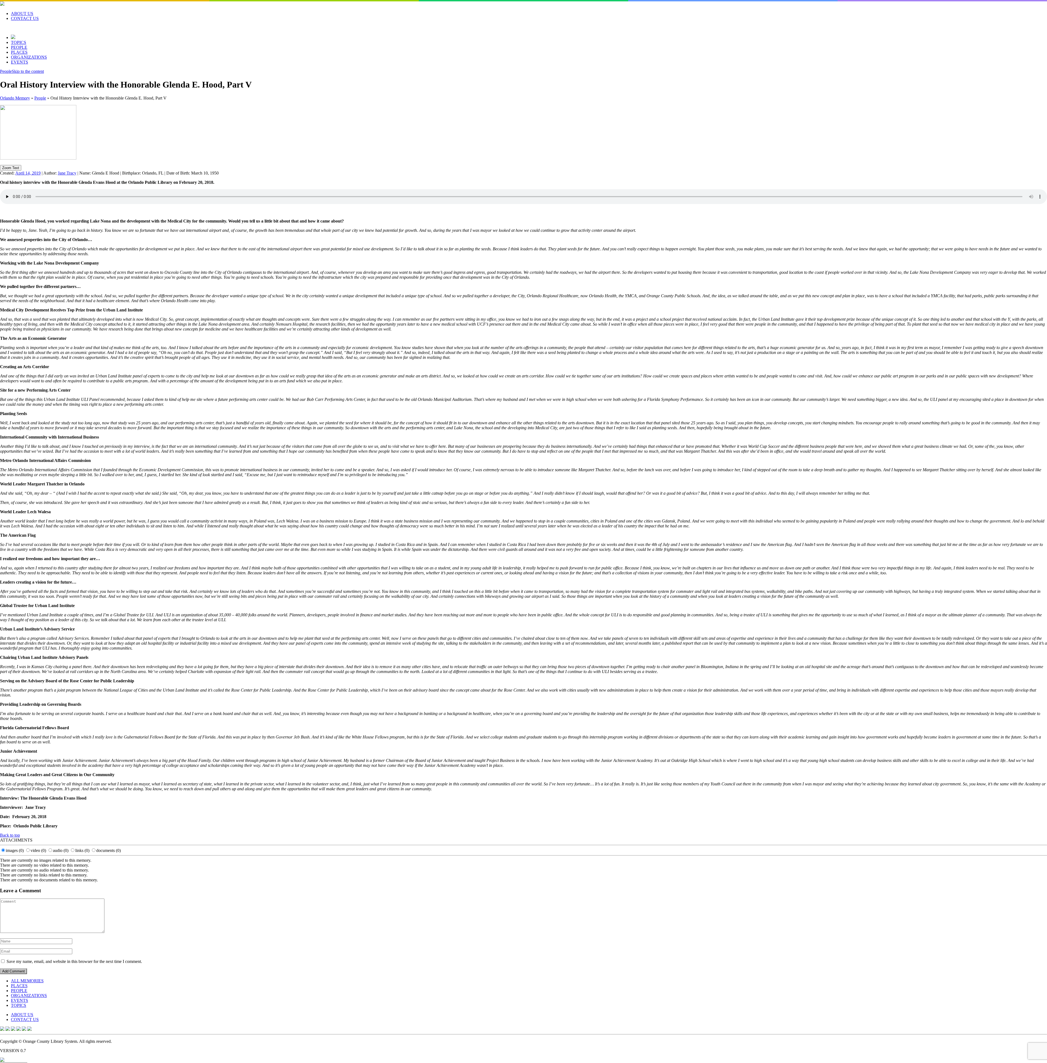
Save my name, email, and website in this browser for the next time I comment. (74, 961)
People (6, 71)
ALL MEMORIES (27, 980)
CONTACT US (25, 18)
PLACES (19, 52)
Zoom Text (10, 168)
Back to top (10, 835)
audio (60, 850)
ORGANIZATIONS (29, 57)
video (38, 850)
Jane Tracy (67, 173)
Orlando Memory (15, 98)
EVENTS (19, 62)
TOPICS (18, 42)
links (82, 850)
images (15, 850)
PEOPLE (19, 47)
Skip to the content (28, 71)
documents (108, 850)
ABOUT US (22, 13)
